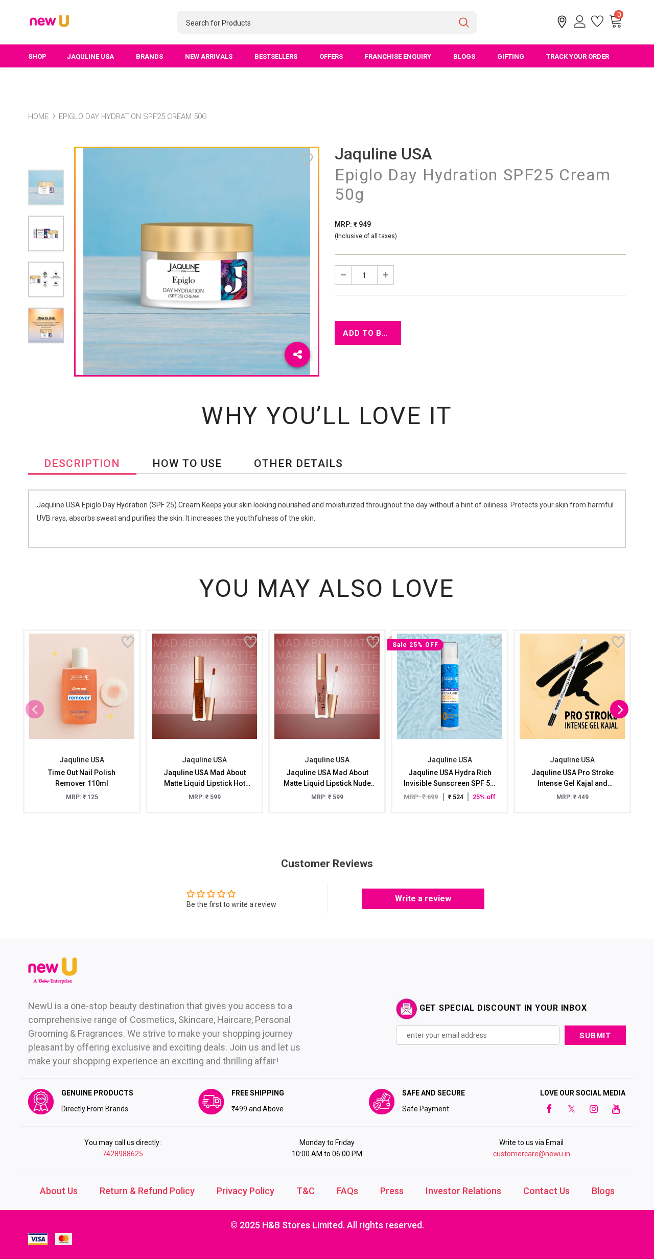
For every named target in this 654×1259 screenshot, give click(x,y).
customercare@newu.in (531, 1154)
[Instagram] (593, 1108)
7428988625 (122, 1154)
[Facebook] (548, 1108)
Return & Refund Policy (147, 1190)
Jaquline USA (383, 154)
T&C (305, 1190)
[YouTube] (616, 1108)
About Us (59, 1190)
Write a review (423, 898)
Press (392, 1190)
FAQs (347, 1190)
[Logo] (50, 21)
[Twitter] (571, 1108)
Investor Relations (463, 1190)
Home (38, 116)
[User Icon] (580, 21)
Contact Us (546, 1190)
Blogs (603, 1190)
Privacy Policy (245, 1190)
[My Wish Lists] (597, 21)
